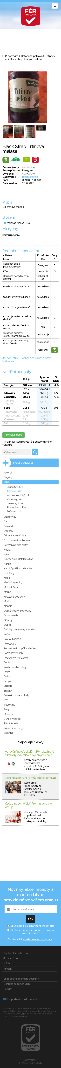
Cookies (7, 989)
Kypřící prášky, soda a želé (18, 568)
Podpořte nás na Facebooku (22, 999)
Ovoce (7, 625)
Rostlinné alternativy (15, 667)
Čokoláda (9, 526)
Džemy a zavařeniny (15, 535)
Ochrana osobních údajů (16, 984)
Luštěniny (9, 573)
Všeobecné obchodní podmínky (21, 979)
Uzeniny (8, 714)
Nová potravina (23, 462)
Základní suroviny (13, 728)
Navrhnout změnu (13, 435)
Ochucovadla (11, 615)
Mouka (7, 592)
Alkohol (8, 472)
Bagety (8, 477)
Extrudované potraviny (17, 540)
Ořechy (8, 620)
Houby (7, 549)
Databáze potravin (31, 56)
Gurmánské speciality (15, 545)
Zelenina (8, 733)
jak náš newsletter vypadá (37, 939)
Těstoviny (9, 704)
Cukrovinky (10, 517)
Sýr (6, 700)
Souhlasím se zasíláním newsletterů (32, 926)
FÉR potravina (10, 56)
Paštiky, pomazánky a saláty (19, 629)
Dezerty (8, 531)
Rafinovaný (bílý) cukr (18, 495)
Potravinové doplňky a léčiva (20, 648)
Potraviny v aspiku (14, 653)
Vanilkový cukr (15, 499)
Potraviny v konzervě (16, 657)
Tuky (6, 709)
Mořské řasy (11, 587)
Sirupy (7, 681)
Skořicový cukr (15, 487)
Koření (7, 564)
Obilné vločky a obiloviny (17, 610)
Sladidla (8, 686)
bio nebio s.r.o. (30, 177)
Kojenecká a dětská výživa (18, 559)
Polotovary (10, 643)
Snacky (8, 690)
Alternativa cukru (16, 507)
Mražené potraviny (14, 596)
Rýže (6, 676)
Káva (6, 554)
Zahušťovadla (11, 723)
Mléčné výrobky (13, 582)
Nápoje (8, 606)
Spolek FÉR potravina (15, 953)
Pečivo (7, 634)
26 (5, 161)
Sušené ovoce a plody (16, 695)
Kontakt (7, 969)
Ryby (7, 672)
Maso (7, 578)
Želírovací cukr (15, 511)
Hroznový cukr (15, 503)
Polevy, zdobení (12, 639)
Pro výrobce (10, 958)
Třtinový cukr (14, 491)
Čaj (5, 521)
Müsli (6, 601)
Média (6, 963)
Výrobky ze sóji (12, 719)
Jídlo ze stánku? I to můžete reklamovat (30, 778)
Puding (7, 662)
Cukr (6, 482)
